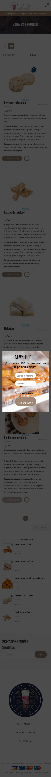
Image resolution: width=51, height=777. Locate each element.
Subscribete (25, 403)
